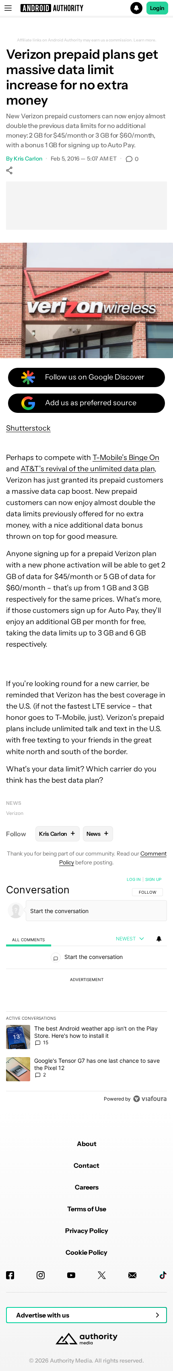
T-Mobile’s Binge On (126, 457)
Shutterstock (28, 428)
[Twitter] (102, 1275)
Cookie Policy (86, 1252)
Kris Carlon (28, 158)
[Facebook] (10, 1275)
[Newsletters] (132, 1275)
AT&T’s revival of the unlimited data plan (87, 468)
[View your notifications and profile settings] (159, 939)
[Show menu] (8, 8)
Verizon (14, 813)
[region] (86, 991)
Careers (87, 1187)
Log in (134, 879)
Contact (86, 1165)
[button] (86, 8)
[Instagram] (41, 1275)
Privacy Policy (86, 1231)
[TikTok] (163, 1275)
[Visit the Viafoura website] (150, 1098)
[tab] (28, 939)
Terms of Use (86, 1209)
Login (157, 8)
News (13, 803)
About (87, 1144)
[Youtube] (71, 1275)
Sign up (153, 879)
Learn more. (145, 40)
